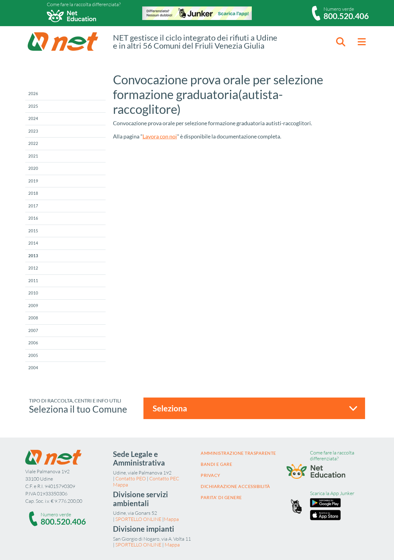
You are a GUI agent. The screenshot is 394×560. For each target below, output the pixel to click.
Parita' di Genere (221, 497)
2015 (33, 230)
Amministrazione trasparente (238, 453)
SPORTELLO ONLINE (138, 519)
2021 (33, 156)
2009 (33, 305)
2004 (33, 367)
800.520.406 (346, 16)
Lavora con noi (160, 136)
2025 (33, 106)
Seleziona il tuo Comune (78, 408)
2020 (33, 168)
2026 (33, 93)
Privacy (210, 475)
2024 (33, 118)
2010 (33, 292)
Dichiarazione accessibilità (235, 486)
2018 (33, 193)
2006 (33, 342)
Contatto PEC (164, 478)
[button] (340, 42)
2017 (33, 205)
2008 (33, 317)
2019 (33, 180)
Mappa (120, 485)
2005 (33, 355)
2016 (33, 218)
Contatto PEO (130, 478)
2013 (33, 255)
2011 (33, 280)
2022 (33, 143)
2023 (33, 131)
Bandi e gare (216, 464)
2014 (33, 243)
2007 (33, 330)
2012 (33, 268)
